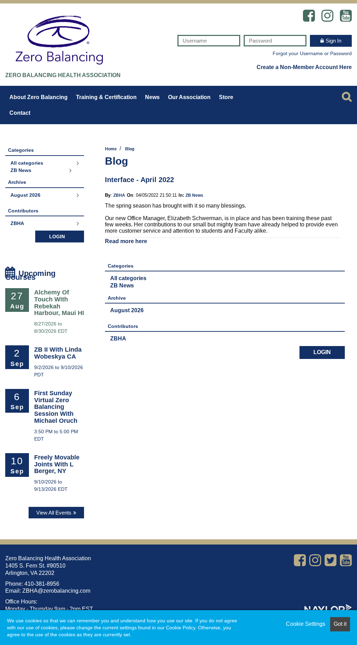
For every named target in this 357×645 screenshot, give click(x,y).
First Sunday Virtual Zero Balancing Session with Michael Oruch (55, 407)
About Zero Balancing (38, 97)
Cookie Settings (305, 624)
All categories (128, 278)
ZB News (194, 195)
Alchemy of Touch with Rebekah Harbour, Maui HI (59, 302)
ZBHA (119, 195)
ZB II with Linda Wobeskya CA (58, 353)
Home (111, 149)
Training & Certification (106, 97)
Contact (19, 113)
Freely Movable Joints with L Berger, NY (56, 464)
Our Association (189, 97)
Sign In (333, 41)
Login (322, 352)
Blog (129, 149)
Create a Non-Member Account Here (304, 67)
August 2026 (127, 310)
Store (226, 97)
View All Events (53, 513)
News (152, 97)
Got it (340, 624)
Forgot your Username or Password (312, 53)
